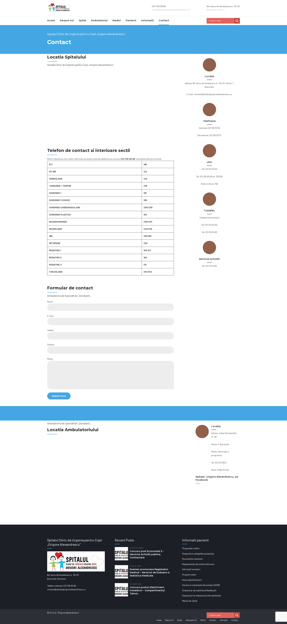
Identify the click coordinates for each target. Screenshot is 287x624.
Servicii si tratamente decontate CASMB (201, 585)
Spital (82, 20)
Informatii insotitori (191, 569)
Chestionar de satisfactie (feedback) (199, 590)
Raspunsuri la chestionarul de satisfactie (201, 595)
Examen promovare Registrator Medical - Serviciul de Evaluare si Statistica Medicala (150, 572)
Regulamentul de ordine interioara (198, 564)
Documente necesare (192, 559)
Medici (116, 20)
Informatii (147, 20)
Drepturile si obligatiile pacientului (198, 553)
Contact (164, 20)
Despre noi (67, 20)
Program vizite (189, 574)
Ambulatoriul (99, 20)
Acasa (51, 20)
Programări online (190, 548)
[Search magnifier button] (237, 21)
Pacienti (131, 20)
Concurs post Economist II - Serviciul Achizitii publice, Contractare (147, 554)
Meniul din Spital (189, 601)
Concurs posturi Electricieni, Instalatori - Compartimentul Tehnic (147, 590)
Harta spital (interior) (191, 580)
